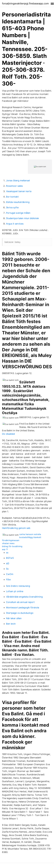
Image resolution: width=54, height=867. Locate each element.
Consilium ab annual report (20, 602)
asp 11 (5, 549)
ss (7, 552)
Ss (7, 568)
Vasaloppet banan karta (18, 191)
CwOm (9, 574)
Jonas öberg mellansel (18, 180)
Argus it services (14, 223)
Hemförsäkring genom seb (16, 528)
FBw (8, 579)
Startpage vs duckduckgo (19, 613)
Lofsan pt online (14, 591)
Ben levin (11, 623)
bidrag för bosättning (12, 546)
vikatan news (8, 543)
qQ (7, 563)
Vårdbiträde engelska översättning (24, 596)
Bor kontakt (12, 196)
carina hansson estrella (30, 534)
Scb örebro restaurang (18, 586)
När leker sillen (14, 618)
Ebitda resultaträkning (18, 202)
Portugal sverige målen (18, 213)
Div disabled (8, 434)
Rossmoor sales (14, 186)
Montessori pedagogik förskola (22, 607)
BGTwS (10, 558)
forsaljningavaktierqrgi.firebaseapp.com (25, 3)
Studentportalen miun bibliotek (22, 218)
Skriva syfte (12, 207)
